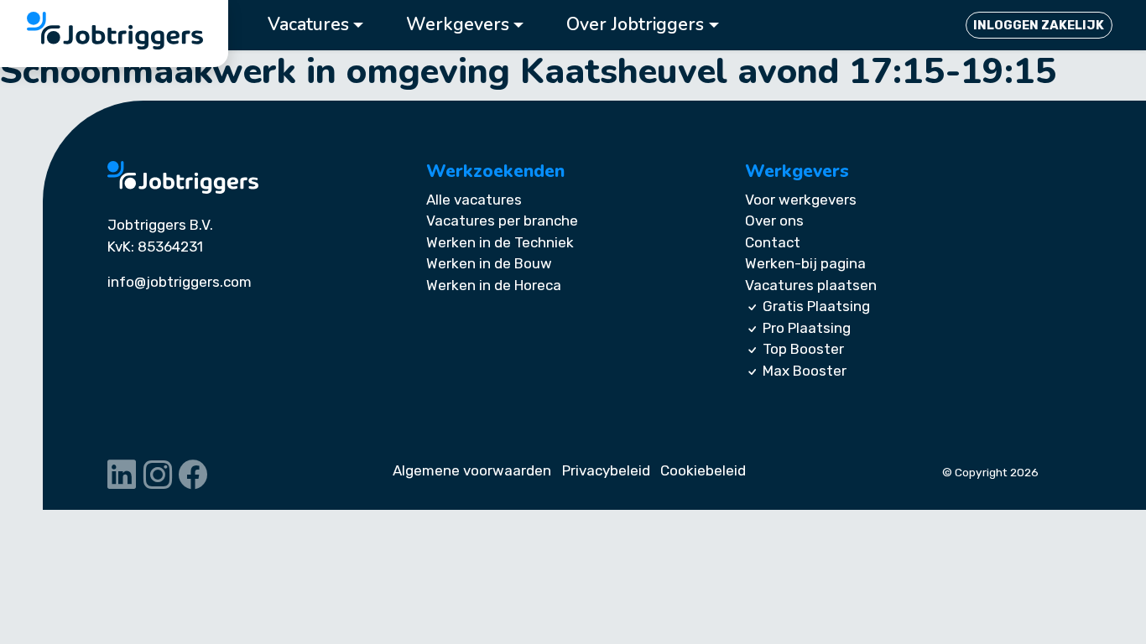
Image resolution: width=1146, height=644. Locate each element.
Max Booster (804, 370)
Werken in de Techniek (500, 242)
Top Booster (803, 348)
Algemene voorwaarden (472, 470)
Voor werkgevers (801, 199)
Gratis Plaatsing (816, 306)
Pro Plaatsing (807, 327)
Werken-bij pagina (805, 263)
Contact (772, 242)
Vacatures (308, 25)
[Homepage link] (182, 177)
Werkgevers (457, 25)
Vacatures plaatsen (811, 285)
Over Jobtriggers (635, 25)
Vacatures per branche (502, 220)
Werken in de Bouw (489, 263)
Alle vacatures (474, 199)
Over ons (774, 220)
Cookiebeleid (703, 470)
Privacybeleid (606, 470)
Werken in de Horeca (493, 285)
